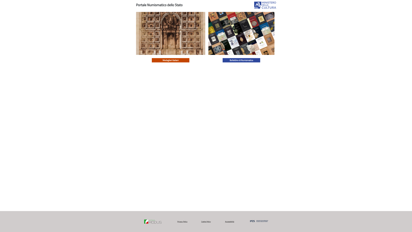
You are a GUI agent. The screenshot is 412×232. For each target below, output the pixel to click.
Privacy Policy (182, 221)
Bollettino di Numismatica (241, 60)
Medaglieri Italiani (171, 60)
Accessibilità (229, 221)
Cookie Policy (206, 221)
